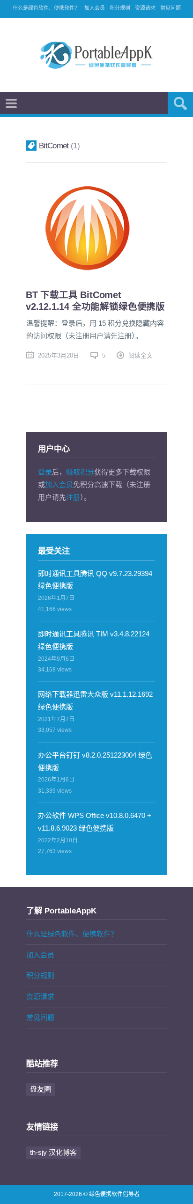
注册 (73, 497)
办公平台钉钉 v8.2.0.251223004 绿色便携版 (95, 761)
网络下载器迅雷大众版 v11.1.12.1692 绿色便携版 (95, 700)
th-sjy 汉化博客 (53, 1152)
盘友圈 (40, 1089)
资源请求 (145, 8)
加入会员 (94, 8)
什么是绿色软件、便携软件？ (46, 8)
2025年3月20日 (58, 355)
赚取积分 (80, 472)
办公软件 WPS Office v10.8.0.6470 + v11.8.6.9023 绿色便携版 (94, 821)
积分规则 (120, 8)
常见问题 (170, 8)
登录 (45, 472)
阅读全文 (140, 355)
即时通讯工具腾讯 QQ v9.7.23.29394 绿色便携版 (95, 579)
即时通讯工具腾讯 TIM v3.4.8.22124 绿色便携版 (93, 640)
